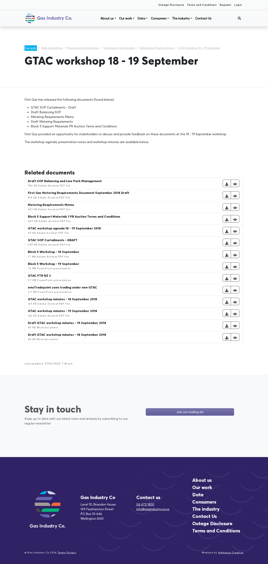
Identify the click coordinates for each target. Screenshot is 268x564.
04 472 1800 (145, 504)
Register (225, 4)
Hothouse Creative (230, 552)
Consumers (159, 18)
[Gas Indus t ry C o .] (48, 509)
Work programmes (52, 47)
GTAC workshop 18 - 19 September (199, 47)
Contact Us (203, 18)
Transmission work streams (119, 47)
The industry (181, 18)
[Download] (227, 183)
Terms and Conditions (202, 4)
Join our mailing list (190, 412)
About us (107, 18)
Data (141, 18)
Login (238, 4)
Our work (125, 18)
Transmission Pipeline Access (156, 47)
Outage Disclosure (171, 4)
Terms (62, 552)
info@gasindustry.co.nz (152, 509)
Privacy (72, 552)
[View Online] (235, 183)
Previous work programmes (83, 47)
